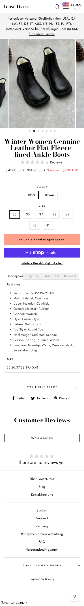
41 (48, 225)
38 (54, 214)
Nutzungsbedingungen (42, 549)
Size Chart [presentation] (53, 276)
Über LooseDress (42, 479)
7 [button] (55, 131)
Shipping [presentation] (32, 276)
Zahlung (42, 526)
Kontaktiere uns (42, 494)
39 (67, 214)
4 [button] (43, 131)
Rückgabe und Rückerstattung (42, 534)
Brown (49, 195)
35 (15, 214)
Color (42, 186)
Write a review (42, 438)
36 (28, 214)
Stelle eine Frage (42, 387)
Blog (42, 486)
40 (35, 225)
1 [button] (30, 131)
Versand (42, 518)
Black (32, 195)
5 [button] (47, 131)
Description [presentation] (15, 276)
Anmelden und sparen (42, 565)
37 (41, 214)
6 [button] (51, 131)
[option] (42, 26)
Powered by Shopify (42, 579)
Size (42, 206)
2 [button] (34, 131)
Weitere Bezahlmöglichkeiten (42, 263)
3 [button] (39, 131)
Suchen (42, 510)
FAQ (42, 541)
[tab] (13, 276)
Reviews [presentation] (70, 276)
